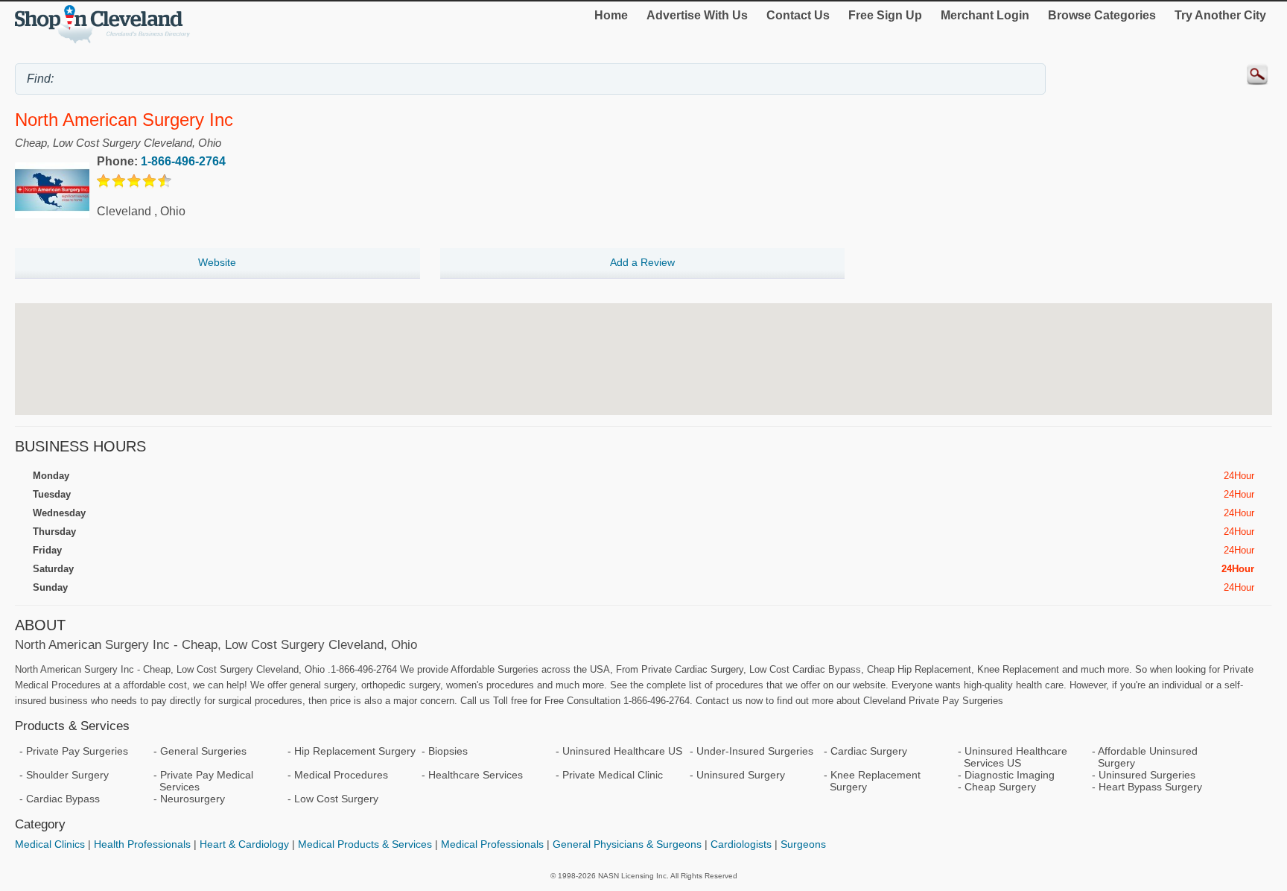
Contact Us (798, 15)
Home (611, 15)
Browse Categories (1102, 15)
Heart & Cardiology (244, 844)
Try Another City (1220, 15)
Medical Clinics (50, 844)
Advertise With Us (697, 15)
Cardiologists (741, 844)
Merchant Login (985, 15)
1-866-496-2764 (183, 161)
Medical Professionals (492, 844)
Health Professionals (142, 844)
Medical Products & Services (365, 844)
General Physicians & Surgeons (627, 844)
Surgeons (803, 844)
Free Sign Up (885, 15)
